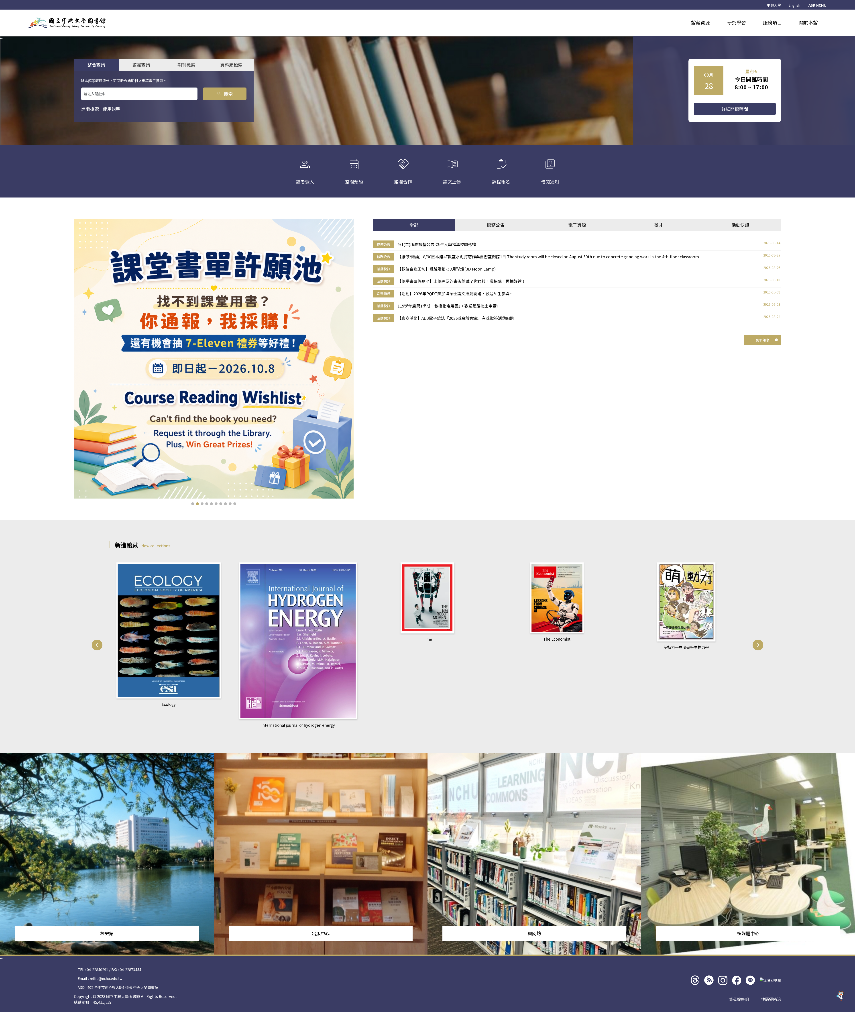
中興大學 (774, 5)
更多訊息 (762, 340)
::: (1, 12)
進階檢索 (90, 109)
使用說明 (111, 109)
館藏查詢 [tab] (141, 64)
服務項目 (772, 22)
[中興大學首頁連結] (67, 22)
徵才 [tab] (658, 225)
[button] (192, 503)
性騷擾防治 (771, 999)
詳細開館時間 (734, 109)
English (794, 5)
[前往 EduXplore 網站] (840, 995)
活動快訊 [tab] (740, 225)
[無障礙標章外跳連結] (770, 980)
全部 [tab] (413, 225)
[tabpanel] (577, 281)
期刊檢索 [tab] (186, 64)
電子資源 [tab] (577, 225)
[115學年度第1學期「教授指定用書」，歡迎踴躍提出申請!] (214, 359)
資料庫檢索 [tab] (231, 64)
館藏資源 (700, 22)
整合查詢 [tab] (96, 64)
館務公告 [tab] (496, 225)
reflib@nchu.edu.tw (106, 978)
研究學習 (736, 22)
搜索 (224, 93)
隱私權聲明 (739, 999)
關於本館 (808, 22)
